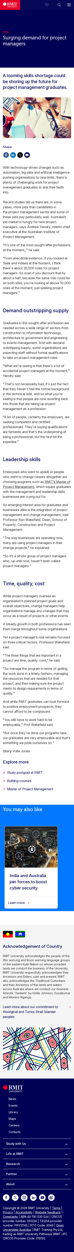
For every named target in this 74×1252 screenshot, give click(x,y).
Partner (11, 1174)
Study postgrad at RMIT (25, 772)
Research (13, 1164)
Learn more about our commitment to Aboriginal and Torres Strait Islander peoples (30, 1012)
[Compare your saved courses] (49, 5)
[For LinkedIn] (33, 1197)
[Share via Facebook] (6, 155)
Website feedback (48, 1212)
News (12, 1099)
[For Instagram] (24, 1197)
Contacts (15, 1132)
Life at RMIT (15, 1153)
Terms (56, 1208)
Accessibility (24, 1212)
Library (13, 1112)
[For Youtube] (42, 1197)
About (10, 1184)
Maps (12, 1118)
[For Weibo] (51, 1197)
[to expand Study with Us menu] (66, 1143)
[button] (59, 5)
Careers (14, 1125)
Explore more (16, 761)
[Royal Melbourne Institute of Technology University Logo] (10, 5)
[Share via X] (20, 155)
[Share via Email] (27, 155)
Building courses (19, 781)
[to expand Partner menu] (66, 1174)
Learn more (17, 903)
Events (13, 1105)
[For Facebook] (6, 1197)
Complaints (10, 1216)
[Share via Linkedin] (13, 155)
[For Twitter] (15, 1197)
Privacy (8, 1212)
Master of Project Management (30, 789)
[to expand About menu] (66, 1184)
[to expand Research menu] (66, 1164)
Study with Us (16, 1143)
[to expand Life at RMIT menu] (66, 1154)
